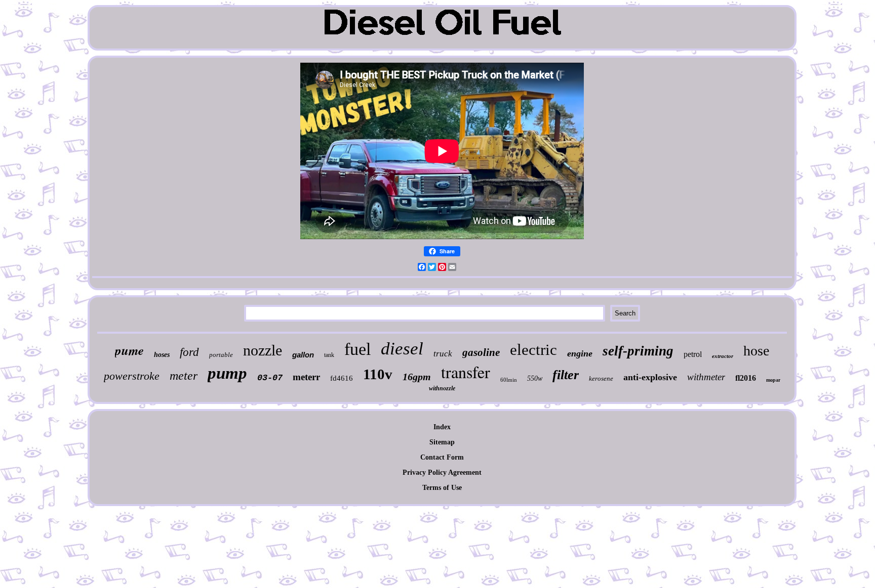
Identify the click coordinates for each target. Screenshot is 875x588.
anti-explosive (650, 377)
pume (129, 350)
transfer (465, 372)
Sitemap (442, 442)
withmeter (706, 377)
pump (227, 373)
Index (442, 427)
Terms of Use (442, 487)
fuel (357, 349)
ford (189, 352)
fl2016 (745, 378)
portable (221, 354)
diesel (402, 348)
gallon (303, 354)
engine (579, 353)
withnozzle (442, 388)
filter (565, 375)
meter (183, 375)
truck (442, 353)
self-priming (638, 350)
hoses (162, 354)
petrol (693, 354)
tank (329, 354)
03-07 (270, 378)
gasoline (481, 352)
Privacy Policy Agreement (442, 472)
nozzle (262, 350)
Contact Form (442, 457)
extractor (722, 356)
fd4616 (341, 378)
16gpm (417, 376)
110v (377, 374)
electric (533, 349)
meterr (306, 377)
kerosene (601, 378)
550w (534, 378)
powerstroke (132, 376)
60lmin (508, 380)
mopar (773, 380)
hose (756, 350)
